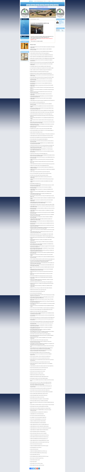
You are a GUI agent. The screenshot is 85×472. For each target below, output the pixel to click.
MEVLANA (22, 33)
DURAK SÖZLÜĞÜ (23, 29)
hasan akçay (60, 20)
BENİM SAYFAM (23, 28)
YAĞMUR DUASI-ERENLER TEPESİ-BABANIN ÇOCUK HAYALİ (61, 22)
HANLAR (22, 24)
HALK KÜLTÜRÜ (23, 23)
